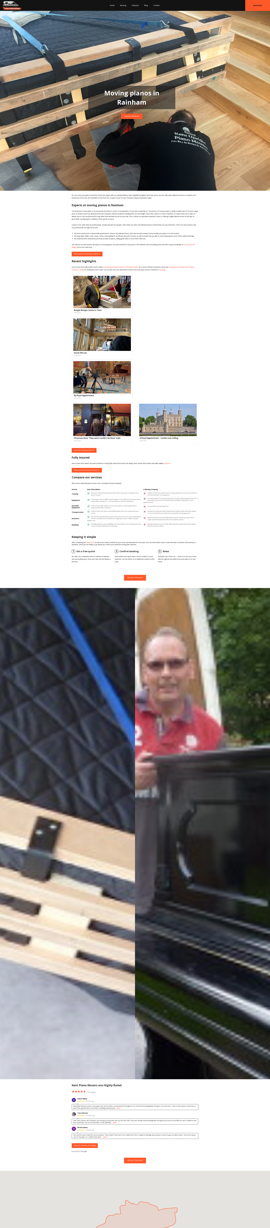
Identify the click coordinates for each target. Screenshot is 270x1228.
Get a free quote (84, 551)
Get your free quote (131, 116)
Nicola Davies (82, 1127)
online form (90, 542)
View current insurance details (86, 470)
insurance (167, 463)
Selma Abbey (82, 1099)
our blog (162, 270)
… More (117, 1108)
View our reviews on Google (85, 1145)
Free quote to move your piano (86, 254)
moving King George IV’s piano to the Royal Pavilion (120, 267)
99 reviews (91, 1092)
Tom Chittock (82, 1113)
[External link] (74, 1100)
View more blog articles (83, 450)
